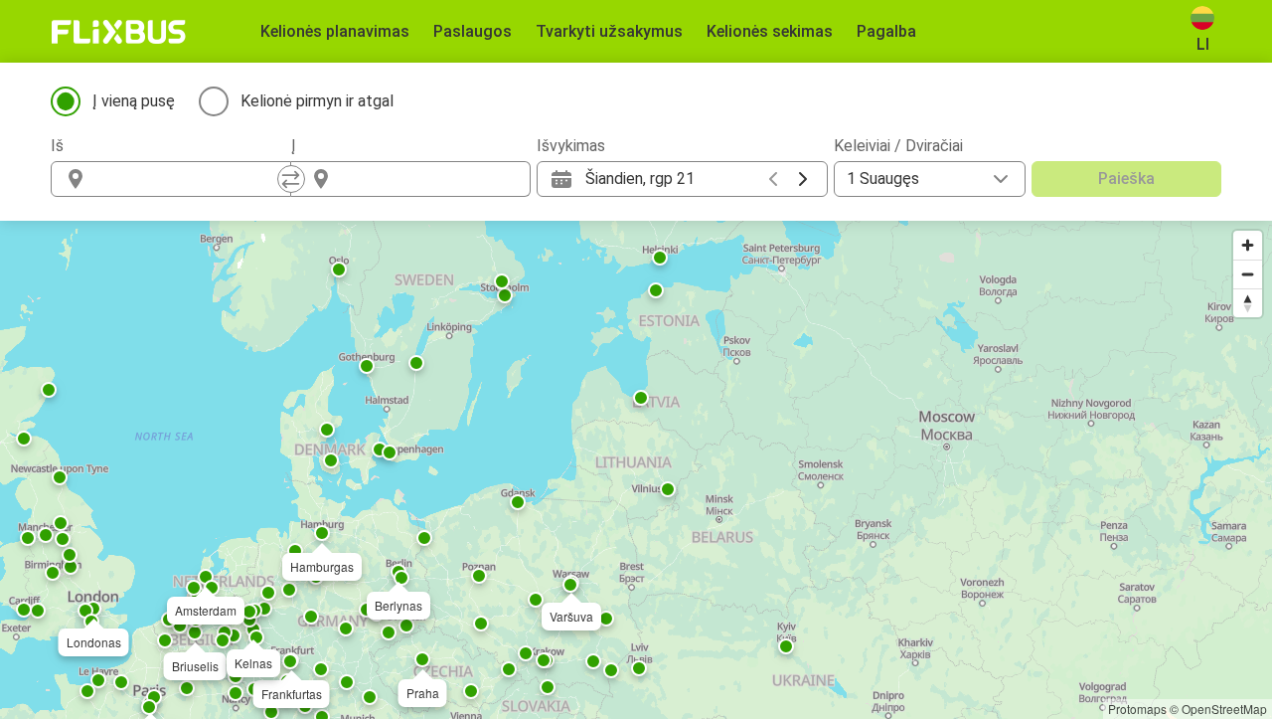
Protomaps (1137, 708)
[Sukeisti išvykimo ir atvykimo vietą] (291, 179)
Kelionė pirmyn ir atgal (317, 100)
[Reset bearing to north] (1247, 302)
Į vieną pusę (133, 100)
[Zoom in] (1247, 245)
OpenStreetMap (1224, 708)
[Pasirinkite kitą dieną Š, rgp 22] (803, 179)
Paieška (1126, 178)
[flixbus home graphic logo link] (119, 32)
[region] (636, 470)
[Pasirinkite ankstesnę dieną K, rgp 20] (773, 179)
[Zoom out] (1247, 274)
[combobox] (188, 179)
